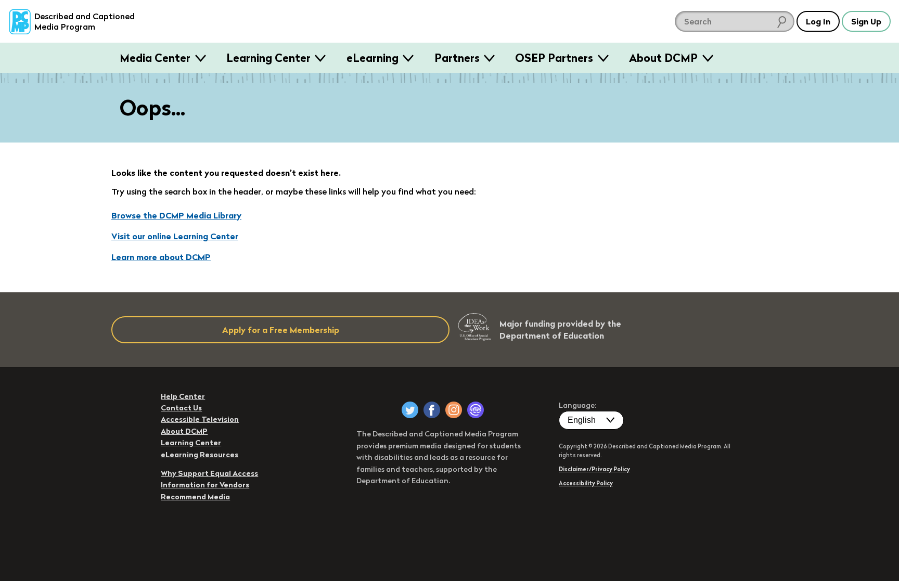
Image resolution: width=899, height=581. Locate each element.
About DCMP (663, 57)
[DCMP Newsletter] (475, 410)
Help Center (183, 396)
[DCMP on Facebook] (431, 410)
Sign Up (866, 21)
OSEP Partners (554, 57)
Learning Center (268, 57)
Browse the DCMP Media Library (176, 215)
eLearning (372, 57)
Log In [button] (818, 21)
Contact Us (181, 407)
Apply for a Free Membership (280, 330)
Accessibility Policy (586, 483)
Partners (457, 57)
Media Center (155, 57)
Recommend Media (195, 496)
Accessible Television (200, 419)
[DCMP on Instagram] (453, 410)
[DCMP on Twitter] (410, 410)
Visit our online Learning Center (174, 236)
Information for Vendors (205, 484)
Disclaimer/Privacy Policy (594, 469)
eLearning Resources (199, 454)
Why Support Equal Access (209, 473)
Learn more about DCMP (161, 257)
